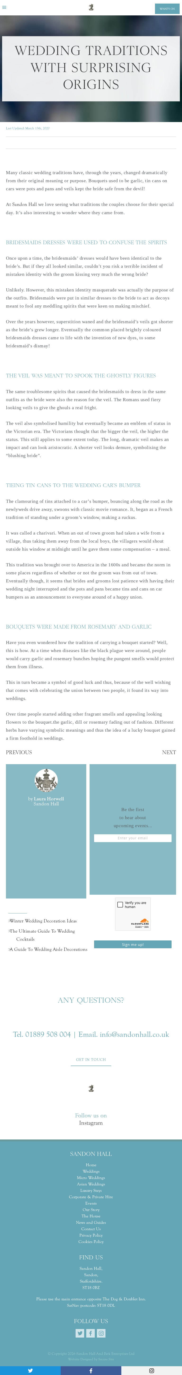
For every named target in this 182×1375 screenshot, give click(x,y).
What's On (167, 8)
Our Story (91, 1209)
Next (169, 753)
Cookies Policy (91, 1241)
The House (91, 1216)
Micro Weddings (91, 1177)
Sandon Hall (25, 204)
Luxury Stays (91, 1190)
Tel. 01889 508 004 (42, 1034)
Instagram (91, 1123)
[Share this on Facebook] (91, 1370)
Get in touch (91, 1059)
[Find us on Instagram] (151, 1370)
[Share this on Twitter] (30, 1370)
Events (91, 1203)
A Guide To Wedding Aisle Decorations (51, 949)
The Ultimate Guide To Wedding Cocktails (45, 935)
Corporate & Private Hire (91, 1196)
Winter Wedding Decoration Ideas (46, 921)
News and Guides (91, 1222)
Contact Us (91, 1228)
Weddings (91, 1171)
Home (91, 1164)
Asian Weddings (91, 1184)
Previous (19, 753)
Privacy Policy (91, 1235)
